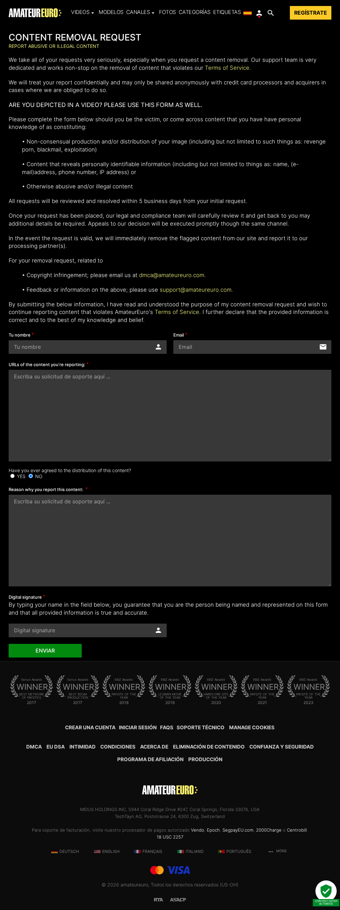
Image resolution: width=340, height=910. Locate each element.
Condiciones (117, 747)
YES (21, 476)
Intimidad (82, 747)
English (111, 851)
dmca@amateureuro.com (171, 275)
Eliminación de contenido (209, 747)
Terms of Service (227, 67)
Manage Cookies (252, 727)
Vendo (197, 830)
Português (238, 851)
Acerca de (154, 747)
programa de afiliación (150, 759)
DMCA (34, 747)
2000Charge (269, 830)
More (281, 851)
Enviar (45, 651)
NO (38, 476)
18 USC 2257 (170, 837)
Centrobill (297, 830)
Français (152, 851)
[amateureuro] (35, 12)
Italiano (195, 851)
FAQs (166, 727)
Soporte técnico (200, 727)
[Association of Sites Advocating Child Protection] (178, 899)
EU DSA (55, 747)
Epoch (213, 830)
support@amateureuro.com (195, 289)
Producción (205, 759)
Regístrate (310, 13)
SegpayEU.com (237, 830)
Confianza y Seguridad (281, 747)
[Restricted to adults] (162, 899)
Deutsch (69, 851)
